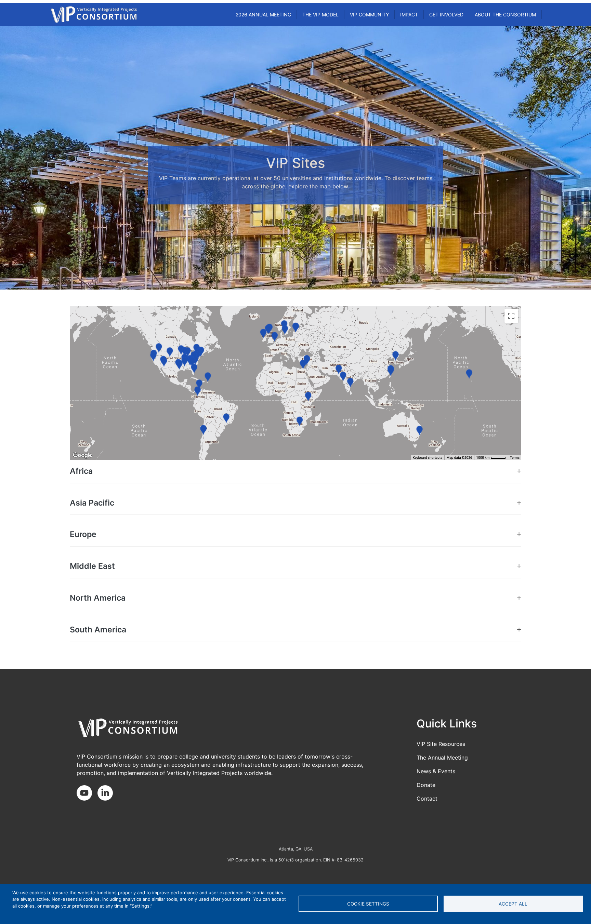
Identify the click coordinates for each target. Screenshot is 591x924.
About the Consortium (505, 14)
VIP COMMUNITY (369, 14)
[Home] (93, 14)
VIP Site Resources (441, 743)
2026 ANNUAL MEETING (263, 14)
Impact (409, 14)
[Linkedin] (107, 793)
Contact (427, 798)
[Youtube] (87, 793)
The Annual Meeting (442, 757)
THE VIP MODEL (320, 14)
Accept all (513, 904)
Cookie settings (368, 904)
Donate (426, 784)
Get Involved (446, 14)
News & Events (436, 771)
